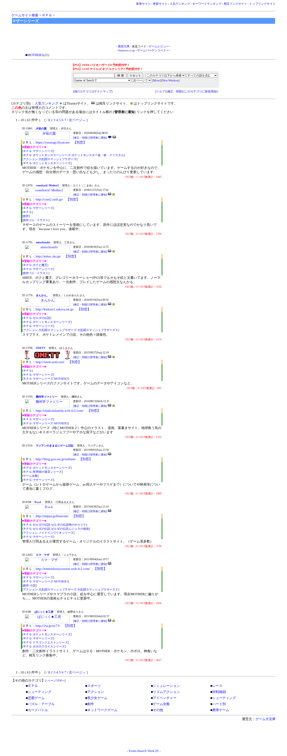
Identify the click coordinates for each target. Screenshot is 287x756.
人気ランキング (180, 3)
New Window (170, 80)
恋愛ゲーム (36, 698)
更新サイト (160, 3)
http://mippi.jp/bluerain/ (52, 516)
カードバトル (38, 710)
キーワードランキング (207, 3)
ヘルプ (160, 91)
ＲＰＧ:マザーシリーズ (38, 151)
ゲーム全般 (30, 475)
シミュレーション (166, 686)
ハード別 (219, 704)
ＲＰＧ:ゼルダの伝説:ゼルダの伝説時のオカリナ (54, 524)
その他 (158, 710)
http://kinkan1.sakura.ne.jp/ (55, 309)
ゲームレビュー (159, 46)
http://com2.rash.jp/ (49, 199)
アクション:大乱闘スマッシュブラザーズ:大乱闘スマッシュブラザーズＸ (70, 330)
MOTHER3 (35, 55)
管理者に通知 (98, 137)
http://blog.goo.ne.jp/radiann (56, 459)
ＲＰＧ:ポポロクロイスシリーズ (44, 646)
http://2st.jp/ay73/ (48, 625)
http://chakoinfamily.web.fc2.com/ (60, 410)
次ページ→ (77, 120)
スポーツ (94, 686)
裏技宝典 (124, 46)
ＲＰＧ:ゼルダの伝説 (36, 318)
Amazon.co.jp (126, 50)
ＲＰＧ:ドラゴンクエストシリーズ (45, 642)
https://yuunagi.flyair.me (53, 142)
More (156, 80)
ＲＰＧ (47, 15)
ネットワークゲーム (102, 710)
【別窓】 (80, 142)
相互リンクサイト (235, 3)
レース (217, 686)
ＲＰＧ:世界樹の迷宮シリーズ (42, 471)
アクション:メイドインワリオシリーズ (48, 532)
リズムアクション (166, 692)
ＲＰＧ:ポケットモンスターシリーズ (47, 163)
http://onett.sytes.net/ (50, 362)
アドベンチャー (164, 698)
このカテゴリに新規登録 (201, 91)
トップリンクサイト (262, 3)
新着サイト (143, 3)
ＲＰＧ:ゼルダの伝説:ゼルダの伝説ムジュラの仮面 (56, 528)
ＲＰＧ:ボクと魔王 (35, 265)
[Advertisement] (143, 34)
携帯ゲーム (220, 710)
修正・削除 (174, 91)
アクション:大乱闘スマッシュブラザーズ (49, 159)
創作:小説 (29, 585)
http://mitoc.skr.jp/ (48, 256)
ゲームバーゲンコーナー (153, 50)
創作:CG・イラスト (35, 220)
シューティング (39, 692)
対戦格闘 (219, 692)
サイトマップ (102, 91)
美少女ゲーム (97, 698)
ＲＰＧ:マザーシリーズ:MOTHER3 (45, 378)
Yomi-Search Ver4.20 (143, 751)
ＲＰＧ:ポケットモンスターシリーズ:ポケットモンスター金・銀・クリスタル (73, 155)
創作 (26, 216)
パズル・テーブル (41, 704)
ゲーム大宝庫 (265, 719)
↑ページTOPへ (55, 680)
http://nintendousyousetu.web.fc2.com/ (63, 569)
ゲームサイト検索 (24, 15)
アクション (95, 692)
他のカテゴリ (82, 91)
